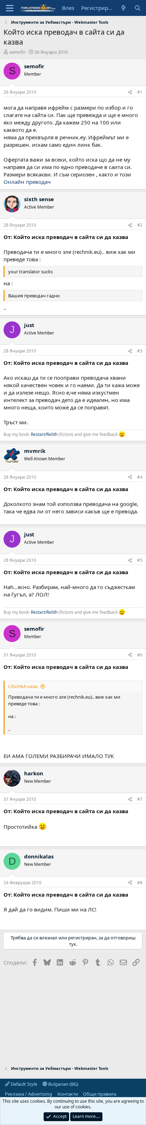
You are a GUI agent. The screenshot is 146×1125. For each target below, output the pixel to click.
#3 (139, 351)
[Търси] (138, 7)
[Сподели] (130, 92)
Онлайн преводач (27, 181)
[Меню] (9, 8)
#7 (139, 799)
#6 (139, 655)
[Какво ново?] (123, 7)
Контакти (67, 1094)
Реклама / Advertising (28, 1094)
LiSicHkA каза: (23, 686)
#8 (139, 883)
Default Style (23, 1084)
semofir (17, 52)
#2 (139, 225)
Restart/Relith (44, 434)
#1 (139, 92)
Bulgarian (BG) (62, 1084)
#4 (139, 477)
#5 (139, 560)
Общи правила (99, 1094)
